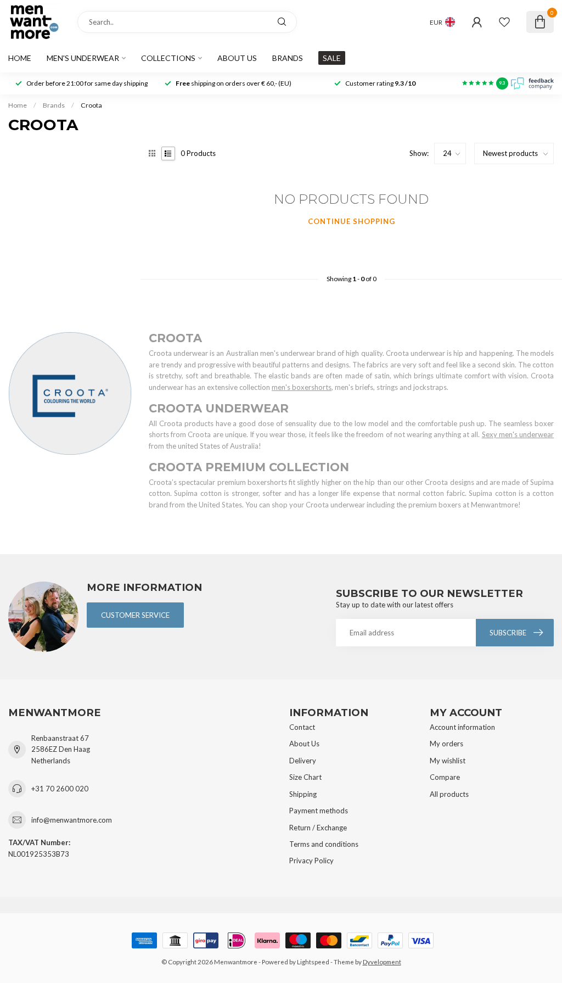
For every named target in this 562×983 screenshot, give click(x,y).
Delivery (302, 760)
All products (449, 794)
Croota (91, 105)
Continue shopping (351, 221)
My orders (446, 743)
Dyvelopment (382, 961)
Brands (287, 58)
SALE (332, 58)
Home (19, 58)
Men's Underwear (83, 58)
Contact (302, 727)
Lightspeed (313, 961)
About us (237, 58)
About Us (304, 743)
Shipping (303, 794)
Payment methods (318, 810)
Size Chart (305, 777)
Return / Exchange (318, 827)
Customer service (135, 615)
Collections (168, 58)
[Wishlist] (504, 22)
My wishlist (447, 760)
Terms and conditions (323, 844)
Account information (462, 727)
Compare (445, 777)
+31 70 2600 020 (59, 788)
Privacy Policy (311, 860)
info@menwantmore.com (71, 820)
